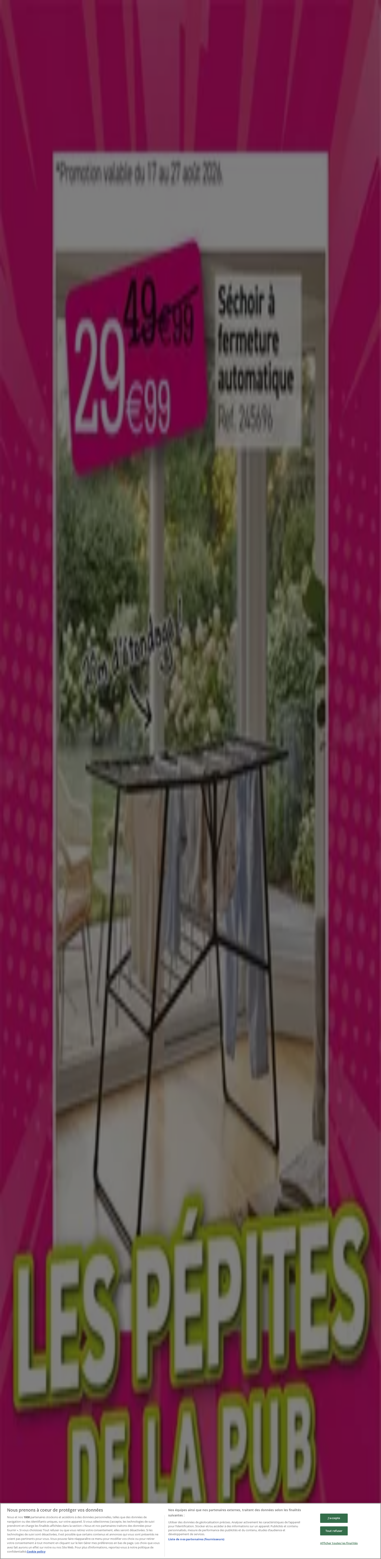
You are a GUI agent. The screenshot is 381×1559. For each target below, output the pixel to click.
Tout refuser (334, 1531)
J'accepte (334, 1518)
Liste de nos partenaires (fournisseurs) (196, 1539)
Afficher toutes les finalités (339, 1543)
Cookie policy (36, 1551)
